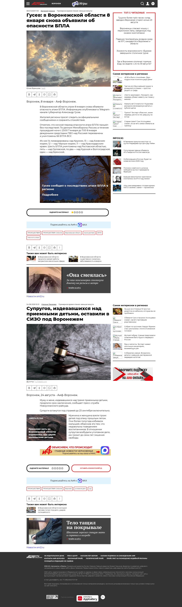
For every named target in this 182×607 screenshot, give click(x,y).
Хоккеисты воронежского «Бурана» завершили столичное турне (134, 52)
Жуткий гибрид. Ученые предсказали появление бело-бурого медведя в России (139, 337)
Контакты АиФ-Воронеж (54, 558)
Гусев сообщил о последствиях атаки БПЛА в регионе (75, 187)
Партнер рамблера (67, 597)
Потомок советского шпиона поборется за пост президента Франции (136, 170)
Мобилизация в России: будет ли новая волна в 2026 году (137, 160)
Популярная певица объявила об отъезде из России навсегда (136, 151)
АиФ (43, 88)
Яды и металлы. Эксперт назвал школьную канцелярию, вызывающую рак (137, 346)
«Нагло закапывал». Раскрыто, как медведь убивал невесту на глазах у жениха (139, 97)
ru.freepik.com (41, 382)
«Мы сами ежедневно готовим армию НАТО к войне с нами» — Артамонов (139, 186)
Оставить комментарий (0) (91, 468)
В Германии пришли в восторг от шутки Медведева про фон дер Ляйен (139, 142)
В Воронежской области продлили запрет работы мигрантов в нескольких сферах (51, 259)
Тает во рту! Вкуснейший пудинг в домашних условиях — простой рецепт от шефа (138, 88)
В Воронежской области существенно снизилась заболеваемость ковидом (90, 259)
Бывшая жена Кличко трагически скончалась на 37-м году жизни (137, 178)
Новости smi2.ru (35, 296)
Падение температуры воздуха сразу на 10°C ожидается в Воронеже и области (134, 41)
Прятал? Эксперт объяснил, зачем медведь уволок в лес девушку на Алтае (138, 115)
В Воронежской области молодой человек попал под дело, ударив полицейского (52, 510)
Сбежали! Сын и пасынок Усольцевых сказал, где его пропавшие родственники (139, 320)
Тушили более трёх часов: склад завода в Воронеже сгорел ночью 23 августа (134, 20)
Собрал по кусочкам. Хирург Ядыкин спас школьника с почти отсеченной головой (139, 329)
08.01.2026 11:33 (33, 11)
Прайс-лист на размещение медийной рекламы (127, 558)
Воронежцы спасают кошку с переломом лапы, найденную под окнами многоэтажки (134, 30)
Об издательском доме (54, 556)
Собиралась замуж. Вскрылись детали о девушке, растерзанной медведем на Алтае (138, 355)
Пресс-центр (72, 556)
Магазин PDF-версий (89, 556)
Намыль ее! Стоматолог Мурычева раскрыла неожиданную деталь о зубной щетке (138, 106)
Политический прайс (95, 558)
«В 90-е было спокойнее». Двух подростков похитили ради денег (138, 78)
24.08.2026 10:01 (33, 304)
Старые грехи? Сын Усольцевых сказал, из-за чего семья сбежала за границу (139, 123)
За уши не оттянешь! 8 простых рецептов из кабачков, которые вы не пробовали (139, 311)
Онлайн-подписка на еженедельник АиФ (118, 556)
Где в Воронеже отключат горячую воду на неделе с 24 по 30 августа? (134, 62)
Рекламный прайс (75, 558)
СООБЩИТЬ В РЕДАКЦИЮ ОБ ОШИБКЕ (58, 561)
